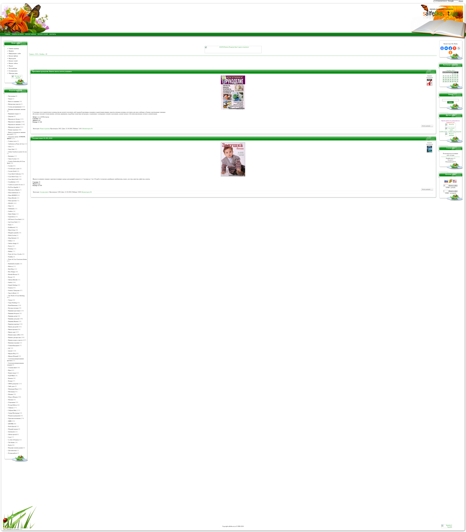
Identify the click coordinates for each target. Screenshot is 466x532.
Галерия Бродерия (13, 345)
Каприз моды (12, 373)
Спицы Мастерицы (13, 413)
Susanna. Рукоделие (14, 290)
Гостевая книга (13, 71)
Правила (11, 51)
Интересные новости (14, 104)
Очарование (11, 402)
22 (453, 79)
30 (455, 81)
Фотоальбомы (13, 68)
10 (457, 76)
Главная (31, 54)
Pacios (10, 246)
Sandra (10, 282)
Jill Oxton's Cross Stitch (14, 219)
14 (450, 77)
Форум (11, 66)
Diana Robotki (12, 198)
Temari (10, 99)
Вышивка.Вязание (13, 321)
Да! (9, 348)
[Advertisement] (233, 42)
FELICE (10, 203)
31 (457, 81)
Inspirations (11, 216)
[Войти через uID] (442, 48)
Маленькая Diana (13, 389)
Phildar (10, 251)
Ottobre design (12, 243)
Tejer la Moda (12, 293)
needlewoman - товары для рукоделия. (450, 131)
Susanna (10, 287)
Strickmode (11, 431)
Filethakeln (11, 208)
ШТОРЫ (10, 423)
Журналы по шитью (14, 127)
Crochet (10, 166)
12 (446, 77)
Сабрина (10, 407)
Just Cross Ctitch (12, 222)
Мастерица (11, 391)
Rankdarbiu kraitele (13, 263)
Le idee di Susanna (13, 439)
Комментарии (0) (88, 128)
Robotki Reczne (12, 274)
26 (446, 81)
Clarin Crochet (12, 159)
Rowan (10, 277)
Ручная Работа (12, 405)
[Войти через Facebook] (450, 48)
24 (457, 79)
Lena (9, 437)
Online (10, 240)
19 (446, 79)
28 (450, 81)
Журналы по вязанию (14, 124)
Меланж (10, 394)
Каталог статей (13, 61)
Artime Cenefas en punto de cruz (17, 152)
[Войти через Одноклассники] (450, 52)
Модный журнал (13, 429)
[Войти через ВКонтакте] (446, 48)
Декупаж (10, 116)
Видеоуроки (12, 58)
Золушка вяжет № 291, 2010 (42, 138)
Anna (9, 146)
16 (455, 77)
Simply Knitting (12, 285)
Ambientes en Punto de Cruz (16, 144)
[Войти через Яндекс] (454, 48)
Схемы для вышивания (14, 107)
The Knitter (11, 442)
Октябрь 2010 (450, 70)
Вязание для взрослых (14, 337)
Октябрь (41, 54)
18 (443, 79)
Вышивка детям (12, 316)
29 (453, 81)
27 (448, 81)
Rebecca (10, 266)
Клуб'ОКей (11, 375)
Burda (10, 445)
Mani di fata (11, 230)
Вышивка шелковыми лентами (16, 109)
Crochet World (12, 171)
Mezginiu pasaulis (13, 232)
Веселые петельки (13, 308)
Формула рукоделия (14, 415)
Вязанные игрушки (13, 343)
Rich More (11, 269)
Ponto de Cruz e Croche (15, 254)
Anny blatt (11, 149)
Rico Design (11, 271)
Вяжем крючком (13, 329)
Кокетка (10, 378)
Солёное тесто (12, 141)
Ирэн (9, 370)
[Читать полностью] (427, 127)
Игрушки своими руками (15, 448)
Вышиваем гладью (13, 113)
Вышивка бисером (13, 313)
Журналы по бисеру (14, 119)
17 (457, 77)
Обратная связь (13, 73)
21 (450, 79)
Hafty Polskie (12, 214)
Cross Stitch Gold (13, 179)
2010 (36, 54)
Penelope (10, 248)
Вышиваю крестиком (14, 310)
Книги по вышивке (13, 101)
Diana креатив (12, 200)
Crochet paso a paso (13, 168)
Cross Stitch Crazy (13, 176)
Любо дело (11, 386)
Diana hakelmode (13, 192)
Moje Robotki (12, 238)
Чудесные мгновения (14, 418)
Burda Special (12, 426)
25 (443, 81)
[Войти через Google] (459, 48)
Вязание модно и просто (15, 340)
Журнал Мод (12, 353)
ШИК (9, 421)
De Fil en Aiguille (13, 187)
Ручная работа (12, 453)
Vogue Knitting (12, 302)
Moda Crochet (12, 235)
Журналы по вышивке (14, 121)
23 (455, 79)
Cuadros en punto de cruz (15, 184)
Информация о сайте (15, 53)
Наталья (10, 399)
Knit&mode (11, 227)
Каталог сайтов (13, 63)
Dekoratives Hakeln (13, 190)
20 (448, 79)
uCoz (20, 529)
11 (443, 77)
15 (453, 77)
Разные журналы (13, 130)
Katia (9, 224)
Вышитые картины (13, 324)
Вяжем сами (11, 332)
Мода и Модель (12, 397)
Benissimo (11, 156)
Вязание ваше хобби (14, 335)
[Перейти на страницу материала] (233, 109)
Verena (10, 300)
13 (448, 77)
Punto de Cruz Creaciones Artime (17, 259)
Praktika (10, 256)
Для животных (12, 450)
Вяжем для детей (13, 326)
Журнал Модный (13, 356)
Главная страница (14, 48)
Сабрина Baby (12, 410)
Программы (11, 96)
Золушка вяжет (12, 367)
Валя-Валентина (12, 305)
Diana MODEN (12, 195)
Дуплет (10, 351)
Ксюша (10, 381)
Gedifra (10, 211)
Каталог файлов (13, 56)
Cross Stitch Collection (14, 174)
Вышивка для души (13, 318)
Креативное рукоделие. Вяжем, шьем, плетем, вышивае (52, 71)
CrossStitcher (12, 182)
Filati (9, 206)
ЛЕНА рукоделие (13, 383)
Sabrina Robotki (12, 279)
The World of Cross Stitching (16, 295)
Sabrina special (12, 434)
